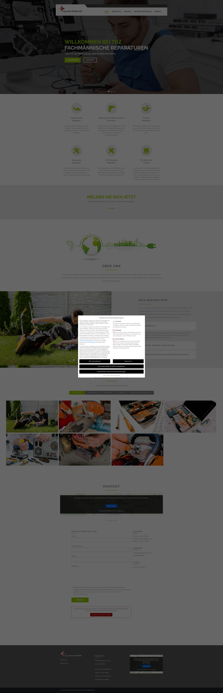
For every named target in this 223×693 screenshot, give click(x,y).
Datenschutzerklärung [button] (115, 375)
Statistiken (118, 330)
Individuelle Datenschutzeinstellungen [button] (111, 371)
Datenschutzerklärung (85, 340)
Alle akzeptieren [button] (95, 361)
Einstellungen (92, 342)
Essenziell (118, 321)
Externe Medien (119, 339)
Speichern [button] (128, 361)
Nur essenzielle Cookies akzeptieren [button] (111, 366)
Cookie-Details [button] (106, 375)
